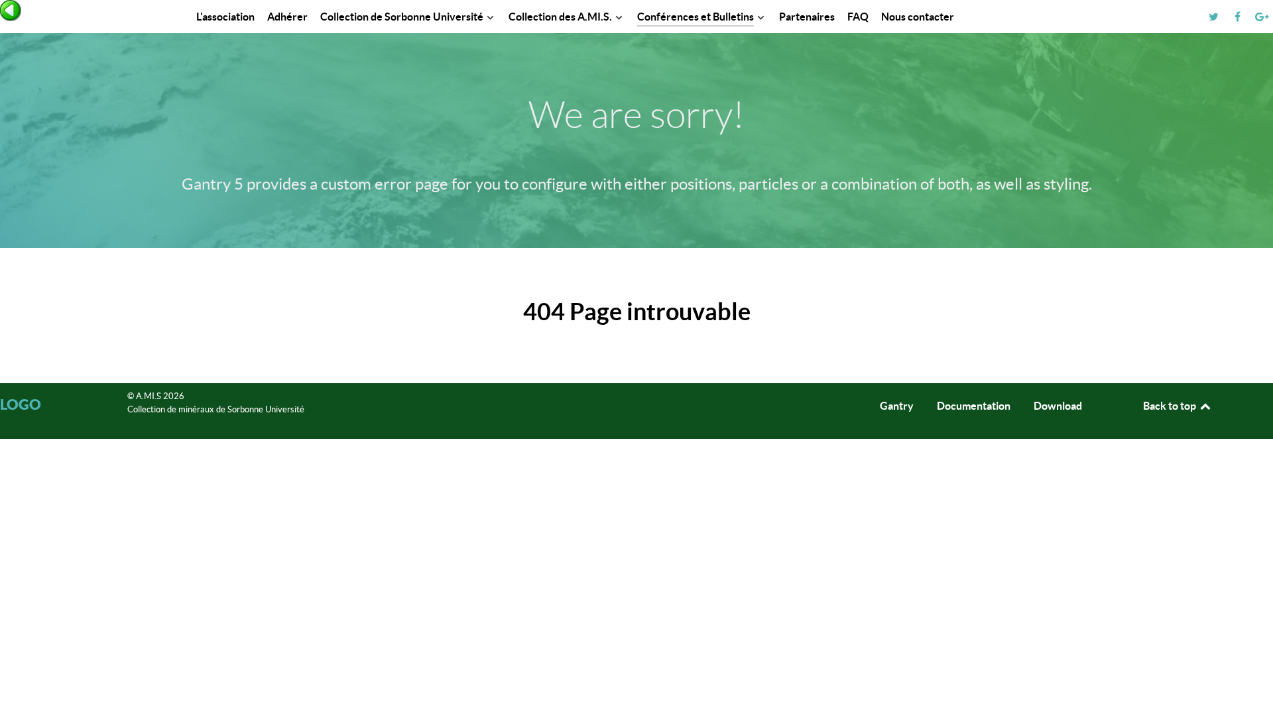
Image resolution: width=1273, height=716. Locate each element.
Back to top (1170, 406)
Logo (20, 404)
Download (1058, 406)
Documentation (973, 406)
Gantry (897, 406)
